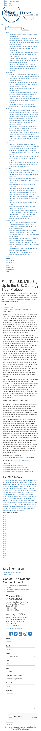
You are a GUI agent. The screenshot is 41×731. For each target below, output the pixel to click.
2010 (4, 540)
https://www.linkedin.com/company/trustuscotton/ (18, 471)
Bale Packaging (24, 171)
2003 (4, 554)
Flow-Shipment (22, 189)
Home (7, 265)
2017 (4, 526)
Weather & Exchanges (23, 105)
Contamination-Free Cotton (24, 180)
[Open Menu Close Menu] (37, 15)
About (7, 33)
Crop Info (24, 78)
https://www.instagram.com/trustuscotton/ (16, 469)
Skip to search (8, 3)
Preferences (9, 258)
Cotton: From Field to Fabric (22, 122)
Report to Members (23, 61)
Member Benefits (24, 42)
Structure (24, 68)
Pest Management (23, 193)
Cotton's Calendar (24, 233)
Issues (7, 142)
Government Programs (23, 85)
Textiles (24, 101)
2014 (4, 532)
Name (8, 638)
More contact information (14, 628)
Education (8, 108)
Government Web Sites (24, 152)
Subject (8, 653)
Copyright (8, 727)
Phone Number (11, 683)
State (7, 668)
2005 (4, 550)
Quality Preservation (22, 207)
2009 (4, 542)
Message (9, 690)
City (7, 661)
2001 (4, 558)
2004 (4, 552)
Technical (8, 168)
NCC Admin (9, 262)
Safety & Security (23, 211)
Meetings (24, 244)
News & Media (10, 267)
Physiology (24, 198)
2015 (4, 530)
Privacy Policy (7, 574)
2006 (4, 548)
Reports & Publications (23, 95)
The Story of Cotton (23, 128)
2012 (4, 536)
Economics (8, 73)
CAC (24, 162)
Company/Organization (14, 675)
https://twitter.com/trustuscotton (13, 465)
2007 (4, 546)
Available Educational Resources (24, 114)
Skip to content (8, 5)
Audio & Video (22, 225)
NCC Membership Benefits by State (23, 165)
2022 (4, 516)
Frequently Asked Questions (24, 138)
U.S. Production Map (24, 133)
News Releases (24, 249)
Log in (7, 256)
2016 (4, 528)
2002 (4, 556)
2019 (4, 522)
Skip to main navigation (11, 1)
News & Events (10, 220)
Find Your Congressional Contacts (24, 146)
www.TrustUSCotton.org (21, 460)
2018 (4, 524)
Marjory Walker (13, 309)
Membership (10, 592)
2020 (7, 271)
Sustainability (22, 214)
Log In (9, 26)
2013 (4, 534)
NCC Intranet (9, 260)
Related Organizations (24, 55)
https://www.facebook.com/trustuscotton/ (15, 467)
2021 (4, 518)
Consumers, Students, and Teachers (17, 590)
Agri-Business (23, 158)
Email (8, 646)
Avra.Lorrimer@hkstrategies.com (13, 457)
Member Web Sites (23, 49)
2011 (4, 538)
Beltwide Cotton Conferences (22, 217)
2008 (4, 544)
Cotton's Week (24, 239)
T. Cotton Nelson (25, 309)
